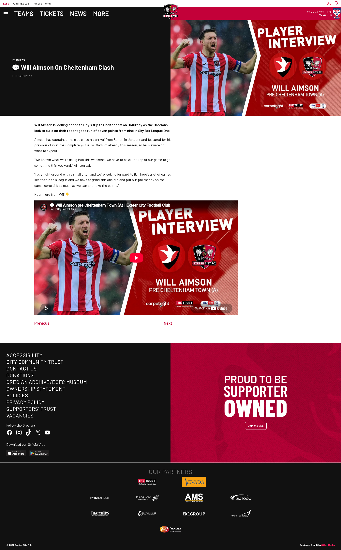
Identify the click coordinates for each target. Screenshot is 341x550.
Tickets (37, 3)
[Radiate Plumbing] (170, 529)
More (101, 13)
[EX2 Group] (194, 513)
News (78, 13)
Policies (17, 395)
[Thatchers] (100, 514)
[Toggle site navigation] (5, 13)
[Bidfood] (241, 498)
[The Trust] (147, 482)
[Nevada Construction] (194, 482)
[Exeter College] (241, 513)
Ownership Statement (36, 388)
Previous (41, 323)
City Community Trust (35, 362)
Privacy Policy (25, 402)
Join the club (20, 3)
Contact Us (21, 368)
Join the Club (256, 425)
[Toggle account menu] (329, 3)
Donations (20, 375)
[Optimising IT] (147, 514)
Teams (24, 13)
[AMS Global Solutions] (194, 498)
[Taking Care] (147, 498)
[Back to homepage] (170, 12)
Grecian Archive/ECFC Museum (46, 382)
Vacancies (20, 415)
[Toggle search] (337, 3)
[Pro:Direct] (100, 497)
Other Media (328, 544)
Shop (48, 3)
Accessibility (24, 355)
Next (168, 323)
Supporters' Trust (31, 409)
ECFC (6, 3)
